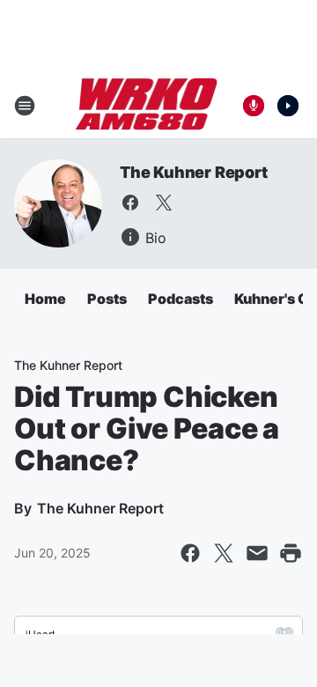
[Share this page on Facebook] (190, 553)
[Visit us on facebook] (130, 202)
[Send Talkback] (253, 105)
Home (45, 298)
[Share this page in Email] (257, 553)
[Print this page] (290, 553)
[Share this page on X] (223, 553)
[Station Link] (146, 106)
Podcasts (180, 298)
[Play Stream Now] (288, 105)
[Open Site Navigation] (24, 105)
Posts (107, 298)
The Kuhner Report (194, 172)
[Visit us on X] (163, 202)
